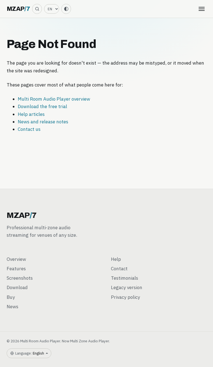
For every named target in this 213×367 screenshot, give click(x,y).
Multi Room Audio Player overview (54, 99)
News (12, 307)
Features (16, 269)
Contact (119, 269)
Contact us (29, 129)
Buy (11, 297)
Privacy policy (125, 297)
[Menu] (201, 9)
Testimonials (124, 278)
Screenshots (20, 278)
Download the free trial (42, 106)
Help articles (31, 114)
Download (17, 287)
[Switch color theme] (66, 9)
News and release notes (43, 122)
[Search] (37, 9)
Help (116, 259)
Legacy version (126, 287)
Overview (16, 259)
